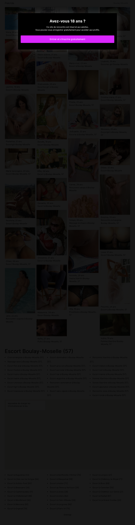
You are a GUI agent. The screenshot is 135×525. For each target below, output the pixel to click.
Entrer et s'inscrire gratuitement (67, 39)
